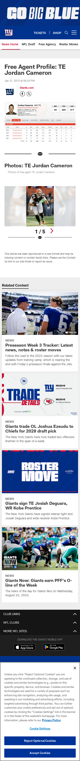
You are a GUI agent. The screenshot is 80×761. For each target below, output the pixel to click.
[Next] (51, 230)
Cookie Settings (40, 728)
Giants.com (27, 87)
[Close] (75, 668)
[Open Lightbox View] (40, 213)
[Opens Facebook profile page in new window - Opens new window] (22, 93)
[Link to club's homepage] (8, 30)
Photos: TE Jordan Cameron (38, 165)
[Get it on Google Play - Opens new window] (53, 649)
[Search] (66, 32)
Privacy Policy (51, 720)
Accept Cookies (40, 753)
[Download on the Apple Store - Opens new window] (24, 647)
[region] (40, 711)
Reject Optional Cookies (40, 740)
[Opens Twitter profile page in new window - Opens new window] (29, 93)
